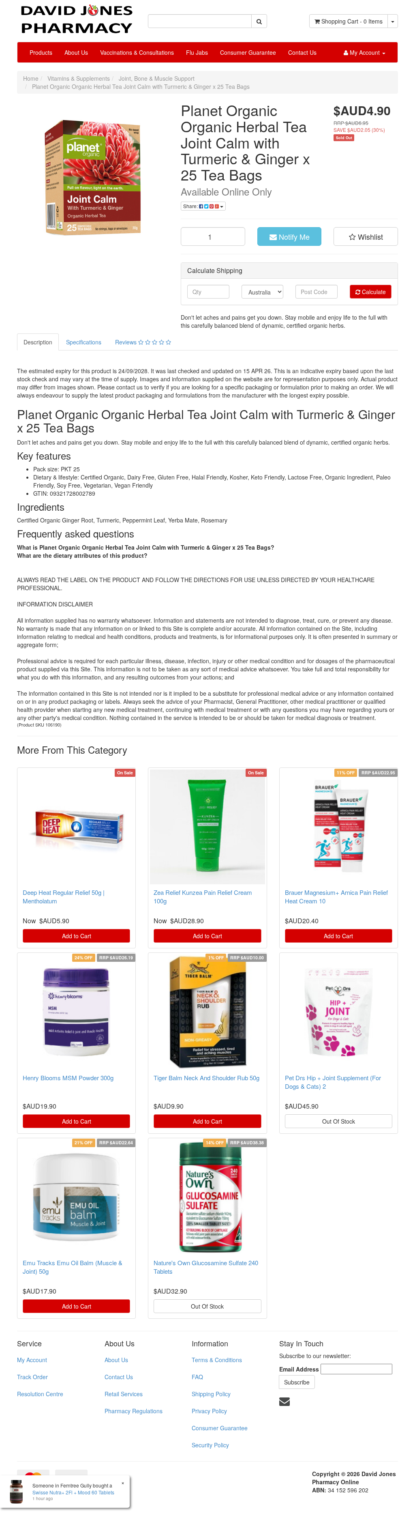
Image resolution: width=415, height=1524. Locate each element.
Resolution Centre (40, 1394)
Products (41, 52)
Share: (191, 205)
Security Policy (210, 1445)
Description (38, 342)
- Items (352, 21)
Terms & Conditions (217, 1360)
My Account (32, 1360)
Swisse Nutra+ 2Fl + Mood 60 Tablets (73, 1492)
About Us (76, 52)
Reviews (126, 342)
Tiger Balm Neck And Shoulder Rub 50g (206, 1077)
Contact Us (302, 52)
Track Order (32, 1377)
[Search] (259, 21)
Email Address (299, 1369)
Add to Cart (76, 936)
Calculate (373, 292)
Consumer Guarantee (248, 52)
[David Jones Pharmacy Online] (76, 16)
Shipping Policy (211, 1394)
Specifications (83, 342)
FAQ (197, 1377)
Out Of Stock (338, 1121)
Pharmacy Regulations (134, 1411)
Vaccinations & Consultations (137, 52)
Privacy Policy (209, 1411)
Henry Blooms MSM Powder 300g (68, 1077)
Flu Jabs (197, 52)
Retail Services (124, 1394)
